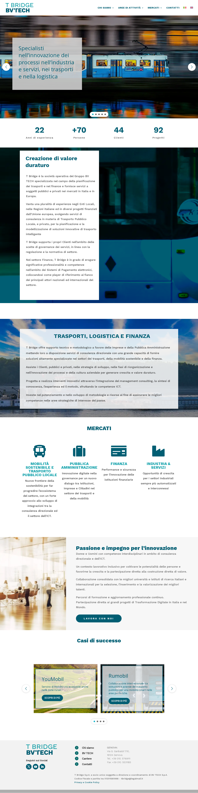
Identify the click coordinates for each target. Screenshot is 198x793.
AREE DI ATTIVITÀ (129, 8)
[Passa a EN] (191, 11)
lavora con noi (99, 618)
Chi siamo (88, 747)
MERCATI (153, 8)
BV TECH (87, 753)
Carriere (87, 758)
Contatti (87, 764)
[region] (99, 66)
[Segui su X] (29, 766)
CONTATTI (172, 8)
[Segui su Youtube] (35, 766)
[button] (6, 67)
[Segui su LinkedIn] (42, 766)
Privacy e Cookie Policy (86, 782)
